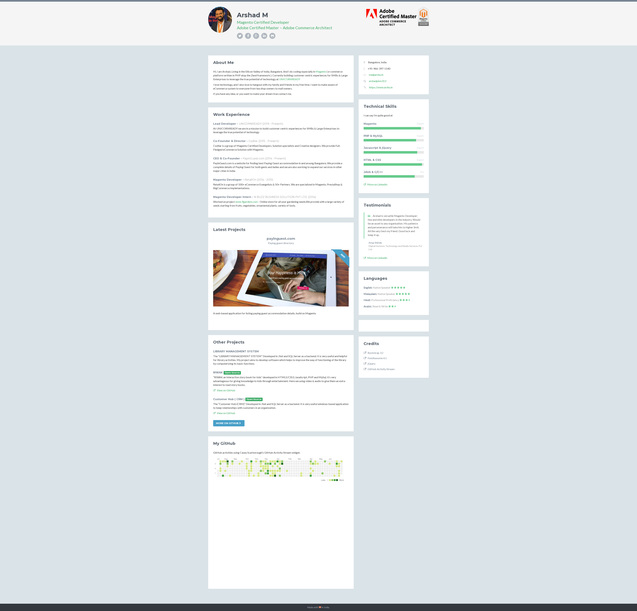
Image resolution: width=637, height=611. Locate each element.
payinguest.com (281, 239)
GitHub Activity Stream (381, 369)
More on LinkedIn (377, 184)
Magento (321, 71)
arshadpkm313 (377, 81)
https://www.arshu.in (381, 87)
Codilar (253, 141)
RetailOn (250, 179)
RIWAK (218, 372)
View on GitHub (225, 390)
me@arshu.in (376, 74)
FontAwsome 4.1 (377, 358)
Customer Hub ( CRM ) (229, 399)
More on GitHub (227, 423)
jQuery (371, 363)
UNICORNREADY (289, 79)
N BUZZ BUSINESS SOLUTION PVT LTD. (280, 197)
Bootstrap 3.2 (375, 352)
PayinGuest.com (253, 158)
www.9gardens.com (246, 201)
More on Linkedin (377, 257)
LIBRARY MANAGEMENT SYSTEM (236, 351)
